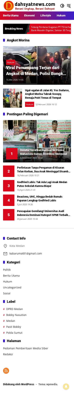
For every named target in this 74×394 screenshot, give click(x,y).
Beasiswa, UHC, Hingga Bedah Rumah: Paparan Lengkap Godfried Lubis (40, 198)
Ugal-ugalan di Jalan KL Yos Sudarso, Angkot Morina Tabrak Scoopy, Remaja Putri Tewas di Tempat (47, 94)
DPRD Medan (14, 309)
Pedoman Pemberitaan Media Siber (25, 348)
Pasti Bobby (13, 327)
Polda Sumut (14, 332)
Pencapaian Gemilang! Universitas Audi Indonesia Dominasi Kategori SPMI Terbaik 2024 (42, 213)
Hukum (10, 62)
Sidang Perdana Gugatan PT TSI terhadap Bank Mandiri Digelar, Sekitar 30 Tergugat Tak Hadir (47, 29)
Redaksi (8, 354)
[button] (62, 5)
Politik (7, 269)
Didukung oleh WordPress (18, 384)
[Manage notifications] (66, 387)
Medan (10, 321)
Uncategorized (12, 287)
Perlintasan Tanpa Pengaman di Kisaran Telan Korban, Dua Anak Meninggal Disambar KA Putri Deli (44, 169)
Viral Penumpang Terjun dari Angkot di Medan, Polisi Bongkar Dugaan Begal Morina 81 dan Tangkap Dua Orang (36, 71)
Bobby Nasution (16, 315)
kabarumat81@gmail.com (25, 253)
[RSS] (6, 371)
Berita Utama (11, 275)
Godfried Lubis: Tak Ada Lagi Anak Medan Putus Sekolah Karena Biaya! (42, 184)
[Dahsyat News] (29, 5)
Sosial (6, 293)
